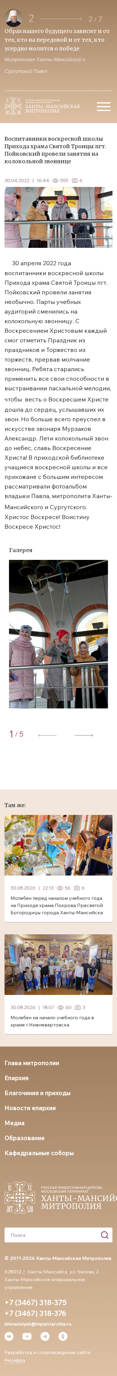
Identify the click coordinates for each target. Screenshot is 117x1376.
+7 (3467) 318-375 (35, 1302)
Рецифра (14, 1360)
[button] (61, 18)
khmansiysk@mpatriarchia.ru (37, 1324)
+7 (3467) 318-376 (35, 1313)
